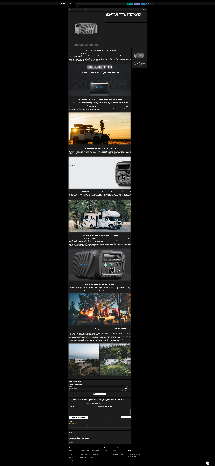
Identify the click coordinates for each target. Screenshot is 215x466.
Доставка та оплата (116, 453)
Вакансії (114, 450)
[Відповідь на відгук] (130, 428)
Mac (70, 453)
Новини (105, 453)
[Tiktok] (132, 454)
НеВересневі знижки (84, 450)
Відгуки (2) (87, 9)
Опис (70, 9)
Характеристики (78, 9)
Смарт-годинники (83, 454)
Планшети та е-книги (95, 453)
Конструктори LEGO (95, 454)
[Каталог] (71, 4)
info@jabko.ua (130, 450)
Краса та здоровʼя (83, 460)
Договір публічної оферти (118, 454)
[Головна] (68, 7)
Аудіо (92, 457)
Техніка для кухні (83, 457)
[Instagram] (128, 454)
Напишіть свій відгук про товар (78, 417)
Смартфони (82, 453)
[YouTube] (130, 454)
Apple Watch (71, 454)
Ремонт (105, 450)
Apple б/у (71, 460)
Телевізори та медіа (95, 450)
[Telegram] (134, 454)
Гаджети (71, 457)
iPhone (70, 450)
